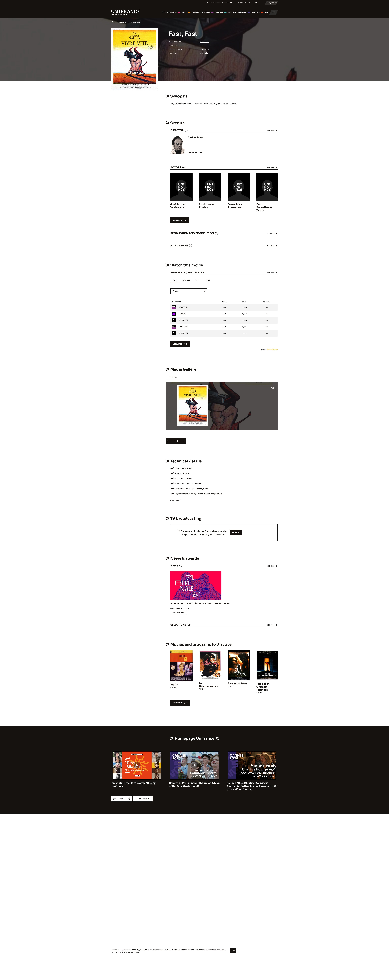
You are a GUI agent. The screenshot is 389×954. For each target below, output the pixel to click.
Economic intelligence (237, 12)
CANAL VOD (183, 307)
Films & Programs (169, 12)
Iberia (174, 684)
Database (219, 12)
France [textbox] (176, 291)
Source (263, 349)
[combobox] (188, 291)
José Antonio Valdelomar (178, 206)
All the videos (142, 799)
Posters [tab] (173, 377)
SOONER (182, 314)
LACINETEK (183, 320)
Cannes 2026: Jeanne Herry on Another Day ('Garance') (135, 785)
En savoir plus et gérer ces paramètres (125, 952)
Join (266, 12)
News (184, 12)
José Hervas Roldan (206, 206)
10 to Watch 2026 (244, 2)
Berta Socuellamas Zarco (264, 207)
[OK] (233, 950)
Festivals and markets (201, 12)
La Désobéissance (208, 685)
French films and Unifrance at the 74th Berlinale (200, 603)
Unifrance (256, 12)
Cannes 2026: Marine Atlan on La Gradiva (252, 783)
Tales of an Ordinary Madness (262, 686)
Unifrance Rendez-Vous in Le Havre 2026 (220, 2)
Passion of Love (237, 683)
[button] (273, 388)
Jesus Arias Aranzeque (235, 206)
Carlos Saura (204, 42)
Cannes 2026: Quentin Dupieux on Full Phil (192, 785)
